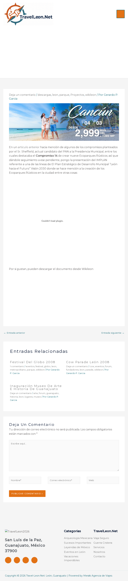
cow (92, 366)
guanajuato (52, 393)
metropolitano (18, 369)
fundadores (72, 369)
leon (55, 94)
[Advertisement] (64, 50)
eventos (30, 366)
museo (37, 397)
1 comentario (17, 366)
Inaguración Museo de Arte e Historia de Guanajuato (36, 387)
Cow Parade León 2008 (88, 362)
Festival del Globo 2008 (33, 362)
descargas (44, 94)
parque (64, 94)
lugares (29, 397)
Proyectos (77, 94)
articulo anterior (29, 147)
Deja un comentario (22, 94)
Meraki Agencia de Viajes (97, 575)
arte (35, 393)
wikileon (90, 94)
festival (39, 366)
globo (47, 366)
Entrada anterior (14, 332)
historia (14, 397)
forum (108, 366)
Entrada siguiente (112, 332)
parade (89, 369)
